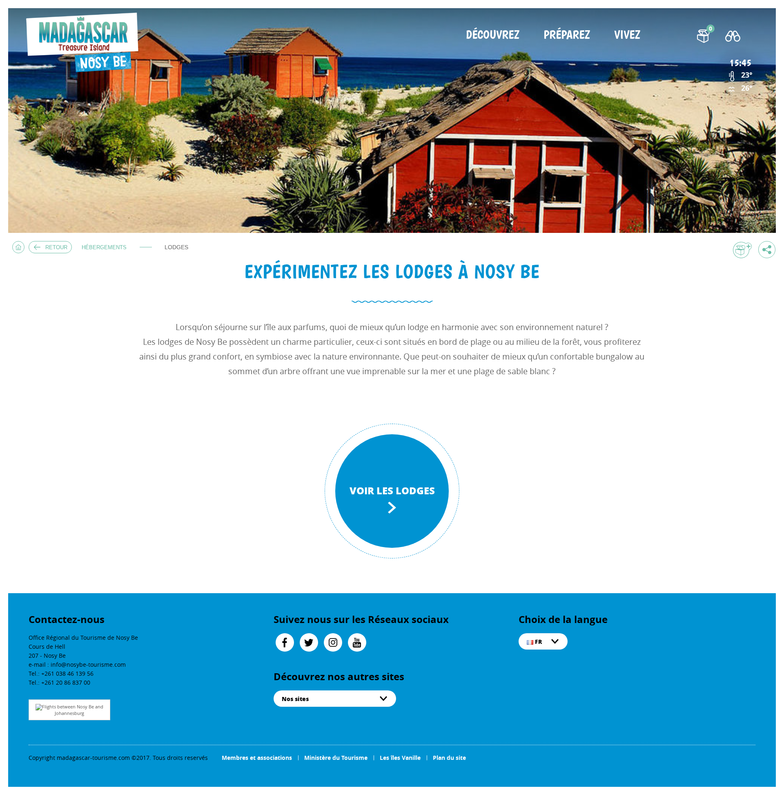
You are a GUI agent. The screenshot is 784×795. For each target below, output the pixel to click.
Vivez (627, 35)
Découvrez (492, 35)
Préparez (566, 35)
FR (537, 641)
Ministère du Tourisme (336, 758)
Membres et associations (257, 758)
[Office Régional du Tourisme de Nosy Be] (85, 42)
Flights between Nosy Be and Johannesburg (72, 709)
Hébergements (104, 247)
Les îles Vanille (400, 758)
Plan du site (449, 758)
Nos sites (295, 699)
